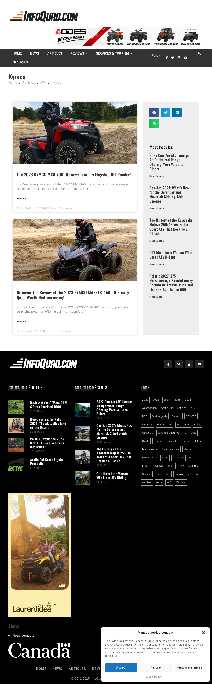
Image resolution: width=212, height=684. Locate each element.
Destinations (164, 424)
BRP (144, 416)
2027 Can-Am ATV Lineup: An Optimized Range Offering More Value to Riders (169, 162)
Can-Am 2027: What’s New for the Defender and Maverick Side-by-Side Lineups (169, 194)
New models (149, 457)
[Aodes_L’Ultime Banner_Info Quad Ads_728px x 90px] (128, 45)
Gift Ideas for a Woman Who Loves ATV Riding (170, 255)
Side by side (163, 474)
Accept (121, 667)
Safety (180, 465)
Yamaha (181, 482)
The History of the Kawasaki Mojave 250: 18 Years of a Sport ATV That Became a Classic (170, 226)
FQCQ (197, 424)
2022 (145, 399)
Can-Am (176, 416)
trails (159, 482)
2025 (177, 399)
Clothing (147, 424)
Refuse (155, 667)
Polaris (193, 457)
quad (145, 465)
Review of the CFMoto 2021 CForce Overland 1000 (48, 404)
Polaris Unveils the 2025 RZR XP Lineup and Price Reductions (47, 442)
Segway (146, 474)
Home (17, 53)
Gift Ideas (190, 432)
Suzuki (179, 474)
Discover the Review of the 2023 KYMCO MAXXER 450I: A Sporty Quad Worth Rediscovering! (73, 295)
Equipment (183, 424)
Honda (158, 441)
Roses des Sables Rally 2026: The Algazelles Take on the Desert (48, 423)
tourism (147, 482)
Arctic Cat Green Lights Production (46, 461)
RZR (169, 465)
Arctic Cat (167, 408)
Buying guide (159, 416)
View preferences (189, 667)
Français (20, 62)
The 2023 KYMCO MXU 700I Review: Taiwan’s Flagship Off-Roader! (74, 174)
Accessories (149, 408)
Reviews (77, 53)
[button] (204, 633)
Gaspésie (147, 432)
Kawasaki (171, 441)
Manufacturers (170, 449)
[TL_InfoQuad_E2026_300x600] (39, 616)
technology (194, 474)
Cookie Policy (153, 676)
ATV (193, 408)
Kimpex (186, 441)
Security (193, 465)
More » (21, 198)
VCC (169, 482)
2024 (167, 399)
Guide (145, 441)
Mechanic (189, 449)
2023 (156, 399)
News (34, 53)
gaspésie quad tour (169, 432)
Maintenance (150, 449)
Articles (54, 53)
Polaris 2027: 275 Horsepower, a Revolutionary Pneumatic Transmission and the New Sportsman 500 (171, 282)
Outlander (178, 457)
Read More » (157, 176)
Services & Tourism (112, 53)
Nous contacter (24, 636)
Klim (198, 441)
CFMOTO (191, 416)
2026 (188, 399)
